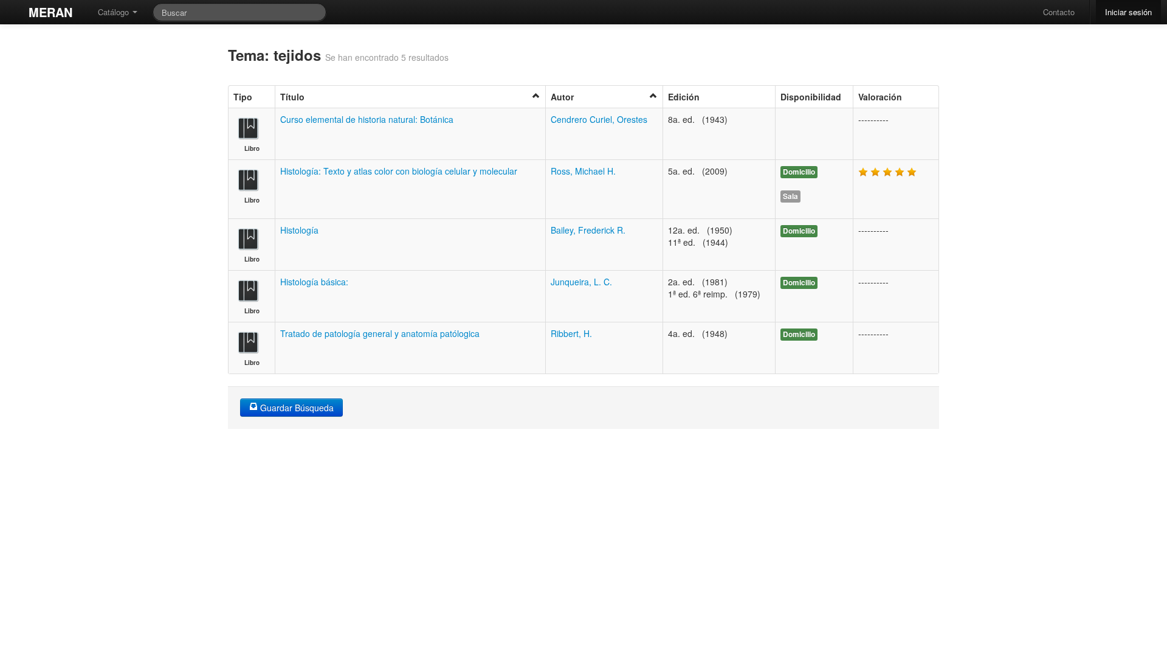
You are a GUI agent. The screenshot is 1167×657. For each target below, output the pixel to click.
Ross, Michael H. (583, 171)
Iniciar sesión (1128, 12)
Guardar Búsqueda (296, 407)
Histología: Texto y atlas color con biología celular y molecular (398, 171)
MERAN (50, 12)
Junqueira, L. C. (581, 282)
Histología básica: (314, 282)
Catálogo (114, 12)
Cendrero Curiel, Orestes (599, 119)
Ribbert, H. (571, 333)
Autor (562, 97)
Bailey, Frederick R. (588, 230)
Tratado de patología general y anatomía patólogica (380, 333)
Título (292, 97)
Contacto (1059, 12)
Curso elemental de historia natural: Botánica (366, 119)
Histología (299, 230)
